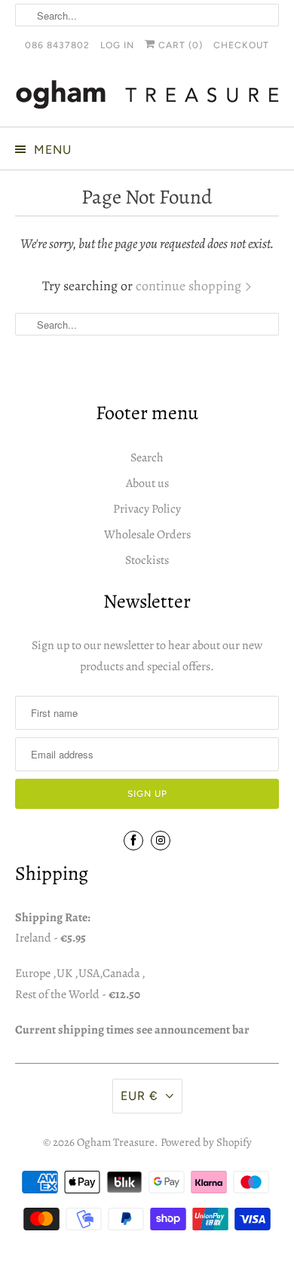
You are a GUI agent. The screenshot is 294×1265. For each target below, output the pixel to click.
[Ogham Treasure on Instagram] (160, 840)
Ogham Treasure (116, 1142)
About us (147, 483)
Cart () (179, 45)
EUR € (139, 1096)
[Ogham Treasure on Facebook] (133, 840)
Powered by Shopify (206, 1142)
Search (147, 457)
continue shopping (190, 286)
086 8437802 (57, 45)
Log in (117, 45)
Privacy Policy (147, 509)
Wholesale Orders (147, 534)
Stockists (147, 560)
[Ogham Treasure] (147, 97)
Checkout (241, 45)
